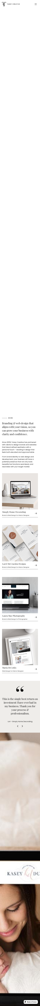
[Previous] (17, 726)
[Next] (22, 726)
